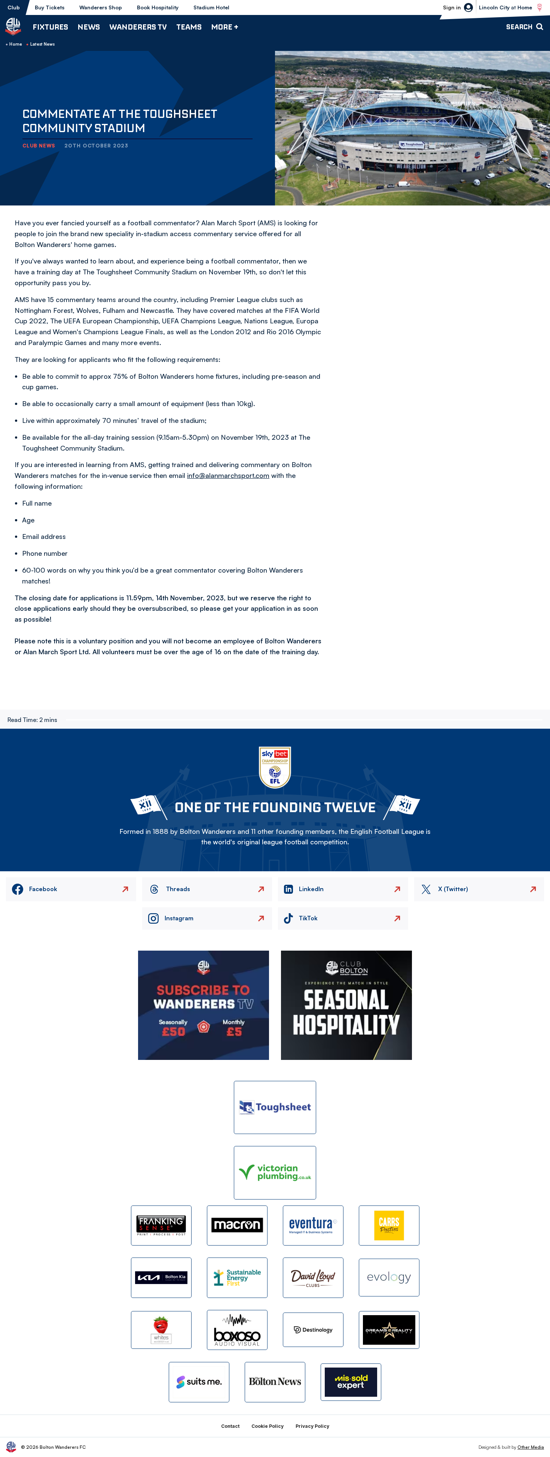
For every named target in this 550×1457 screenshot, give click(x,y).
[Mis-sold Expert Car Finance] (351, 1382)
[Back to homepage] (13, 26)
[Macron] (237, 1225)
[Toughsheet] (275, 1107)
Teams (189, 26)
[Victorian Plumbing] (275, 1173)
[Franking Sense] (161, 1225)
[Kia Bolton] (161, 1278)
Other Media (530, 1447)
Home (15, 44)
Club (13, 7)
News (88, 26)
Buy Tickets (49, 7)
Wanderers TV (138, 26)
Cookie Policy (267, 1426)
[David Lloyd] (313, 1278)
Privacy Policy (312, 1426)
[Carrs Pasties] (389, 1225)
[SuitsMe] (199, 1382)
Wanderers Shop (100, 7)
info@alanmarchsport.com (228, 475)
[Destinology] (313, 1330)
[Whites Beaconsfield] (161, 1330)
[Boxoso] (237, 1330)
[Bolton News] (275, 1382)
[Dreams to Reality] (389, 1330)
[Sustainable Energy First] (237, 1278)
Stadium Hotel (211, 7)
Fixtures (50, 26)
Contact (230, 1426)
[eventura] (313, 1225)
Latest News (42, 44)
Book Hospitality (157, 7)
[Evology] (389, 1277)
